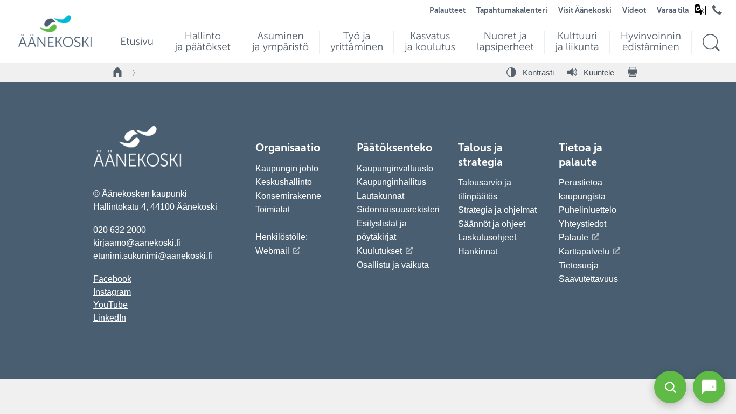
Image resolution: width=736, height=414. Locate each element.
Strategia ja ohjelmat (497, 210)
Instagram (112, 291)
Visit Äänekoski (585, 11)
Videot (634, 11)
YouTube (110, 304)
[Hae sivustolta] (711, 42)
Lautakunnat (380, 196)
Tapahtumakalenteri (511, 11)
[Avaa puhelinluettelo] (717, 12)
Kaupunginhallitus (391, 182)
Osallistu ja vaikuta (393, 265)
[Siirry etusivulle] (55, 46)
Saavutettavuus (588, 279)
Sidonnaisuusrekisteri (398, 209)
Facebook (112, 279)
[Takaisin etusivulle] (118, 73)
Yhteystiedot (582, 224)
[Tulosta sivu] (632, 73)
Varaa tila (673, 11)
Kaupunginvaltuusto (395, 168)
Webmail (272, 251)
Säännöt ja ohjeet (491, 224)
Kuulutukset (379, 251)
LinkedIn (109, 317)
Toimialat (272, 209)
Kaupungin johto (286, 168)
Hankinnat (478, 251)
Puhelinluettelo (587, 210)
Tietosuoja (579, 265)
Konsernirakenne (288, 196)
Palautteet (447, 11)
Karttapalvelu (584, 251)
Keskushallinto (283, 182)
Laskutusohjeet (487, 237)
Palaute (573, 237)
